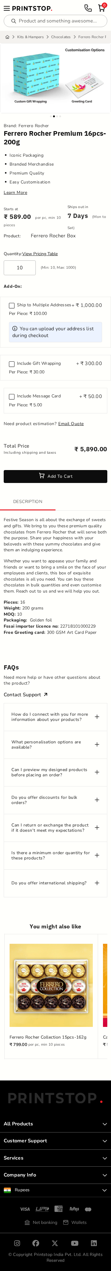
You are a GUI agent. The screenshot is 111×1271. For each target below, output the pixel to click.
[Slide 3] (57, 116)
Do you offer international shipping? (49, 883)
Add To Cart (59, 476)
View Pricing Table (40, 254)
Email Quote (71, 424)
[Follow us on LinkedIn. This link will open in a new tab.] (94, 1243)
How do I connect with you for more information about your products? (49, 717)
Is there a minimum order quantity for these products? (50, 856)
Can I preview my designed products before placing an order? (49, 772)
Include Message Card (39, 396)
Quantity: (13, 254)
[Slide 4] (60, 116)
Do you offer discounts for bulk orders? (44, 800)
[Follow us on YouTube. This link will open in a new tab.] (75, 1243)
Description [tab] (28, 502)
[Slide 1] (51, 116)
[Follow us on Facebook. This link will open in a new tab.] (35, 1243)
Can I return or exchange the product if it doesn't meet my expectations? (50, 828)
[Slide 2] (54, 116)
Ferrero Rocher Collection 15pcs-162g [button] (48, 1037)
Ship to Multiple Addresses (44, 305)
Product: (12, 236)
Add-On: (13, 286)
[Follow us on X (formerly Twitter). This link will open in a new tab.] (54, 1243)
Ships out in (78, 207)
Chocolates (61, 36)
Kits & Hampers (30, 36)
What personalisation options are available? (46, 745)
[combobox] (55, 1190)
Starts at (11, 209)
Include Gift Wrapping (39, 363)
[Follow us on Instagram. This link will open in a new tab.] (17, 1243)
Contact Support (22, 694)
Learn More (15, 192)
